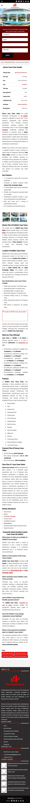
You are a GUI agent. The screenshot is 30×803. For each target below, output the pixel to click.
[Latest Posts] (4, 765)
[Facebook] (16, 1)
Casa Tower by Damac (21, 653)
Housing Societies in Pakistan (11, 731)
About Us (6, 741)
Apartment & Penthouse (21, 72)
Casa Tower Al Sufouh (8, 653)
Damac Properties (22, 104)
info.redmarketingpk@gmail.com (12, 754)
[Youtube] (28, 1)
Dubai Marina (8, 523)
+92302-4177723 (8, 757)
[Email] (2, 1)
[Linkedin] (21, 1)
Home (5, 725)
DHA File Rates (7, 728)
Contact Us (6, 744)
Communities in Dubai (9, 733)
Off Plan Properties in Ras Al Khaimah (13, 739)
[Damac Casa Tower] (6, 214)
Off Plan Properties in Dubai (11, 736)
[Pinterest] (25, 1)
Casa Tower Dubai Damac (20, 656)
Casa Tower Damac (7, 656)
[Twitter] (19, 1)
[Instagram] (23, 1)
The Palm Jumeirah (9, 516)
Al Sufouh (24, 84)
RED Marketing (11, 798)
